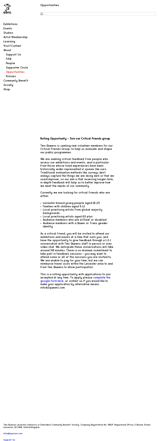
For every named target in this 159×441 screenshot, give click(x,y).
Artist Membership (15, 37)
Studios (8, 33)
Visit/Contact (12, 46)
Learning (9, 41)
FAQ (8, 59)
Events (7, 28)
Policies (11, 76)
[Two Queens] (7, 20)
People (10, 63)
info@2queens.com (12, 433)
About (7, 50)
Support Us (13, 54)
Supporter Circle (17, 67)
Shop (6, 89)
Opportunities (15, 72)
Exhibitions (10, 24)
